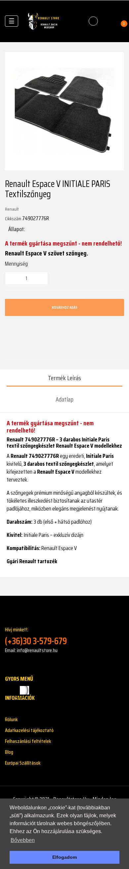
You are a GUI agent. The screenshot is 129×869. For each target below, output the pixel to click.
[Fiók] (108, 21)
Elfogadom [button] (64, 857)
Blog (9, 752)
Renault (12, 209)
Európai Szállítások (22, 763)
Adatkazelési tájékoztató (29, 730)
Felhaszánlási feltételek (28, 741)
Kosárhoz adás (64, 307)
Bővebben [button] (23, 840)
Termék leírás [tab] (64, 378)
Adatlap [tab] (64, 399)
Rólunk (11, 719)
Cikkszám (13, 218)
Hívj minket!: (36, 636)
